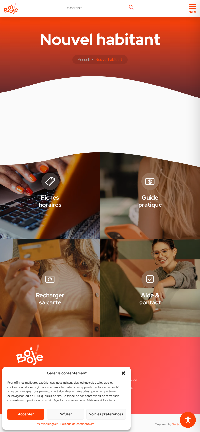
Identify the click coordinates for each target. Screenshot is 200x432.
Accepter (26, 414)
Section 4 (178, 424)
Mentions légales (47, 424)
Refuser (65, 414)
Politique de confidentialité (77, 424)
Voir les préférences (106, 414)
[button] (123, 373)
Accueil (84, 59)
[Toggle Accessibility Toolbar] (188, 419)
